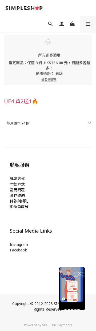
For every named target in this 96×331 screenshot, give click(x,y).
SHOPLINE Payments (57, 325)
